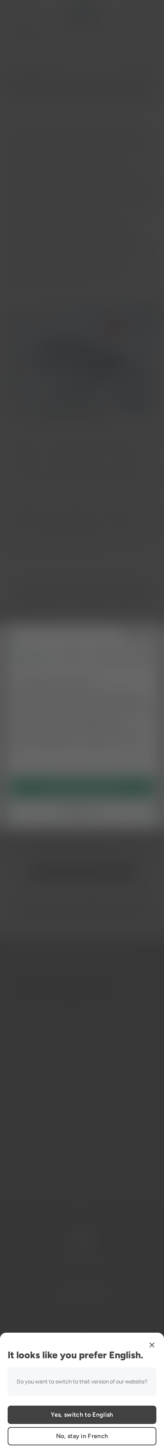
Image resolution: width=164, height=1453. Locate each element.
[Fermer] (151, 1345)
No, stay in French (82, 1436)
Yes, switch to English (82, 1414)
